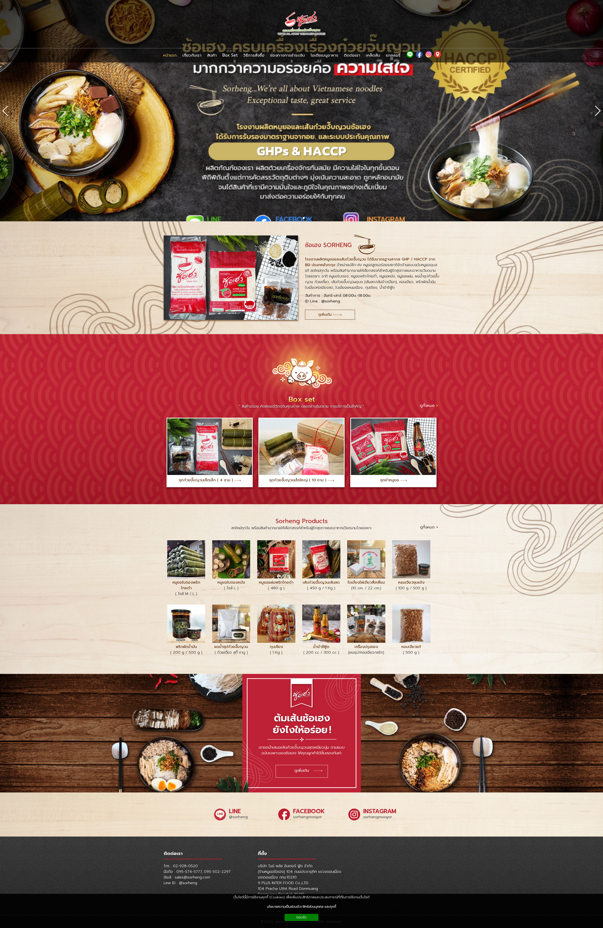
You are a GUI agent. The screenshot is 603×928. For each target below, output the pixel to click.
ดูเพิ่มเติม (325, 314)
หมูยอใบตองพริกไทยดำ (186, 585)
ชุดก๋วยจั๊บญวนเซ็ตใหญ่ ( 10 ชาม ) (298, 480)
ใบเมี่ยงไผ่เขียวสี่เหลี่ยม (366, 582)
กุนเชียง (276, 647)
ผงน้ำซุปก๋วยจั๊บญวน (231, 647)
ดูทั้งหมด (429, 405)
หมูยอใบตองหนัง (231, 582)
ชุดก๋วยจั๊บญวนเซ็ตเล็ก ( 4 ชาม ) (206, 480)
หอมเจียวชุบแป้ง (411, 582)
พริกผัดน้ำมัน (186, 647)
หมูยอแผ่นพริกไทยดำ (276, 582)
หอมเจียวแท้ (411, 647)
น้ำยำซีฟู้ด (321, 647)
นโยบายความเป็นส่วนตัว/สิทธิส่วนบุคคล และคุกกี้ (301, 906)
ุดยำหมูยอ (391, 480)
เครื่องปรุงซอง (366, 647)
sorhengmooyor (307, 817)
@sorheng (238, 817)
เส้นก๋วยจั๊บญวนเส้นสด (321, 582)
